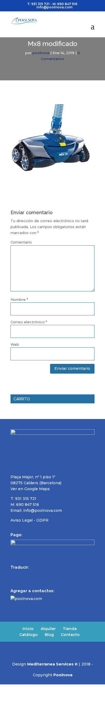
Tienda (70, 628)
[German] (35, 575)
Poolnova (62, 675)
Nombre (19, 299)
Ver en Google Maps (30, 488)
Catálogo (28, 634)
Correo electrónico (28, 322)
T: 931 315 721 (38, 4)
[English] (21, 575)
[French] (27, 575)
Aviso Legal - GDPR (29, 520)
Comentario (21, 242)
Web (14, 344)
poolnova (41, 53)
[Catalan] (49, 575)
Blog (49, 634)
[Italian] (41, 575)
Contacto (70, 634)
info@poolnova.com (42, 510)
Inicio (28, 628)
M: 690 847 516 (24, 504)
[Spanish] (13, 575)
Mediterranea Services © (52, 664)
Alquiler (48, 628)
